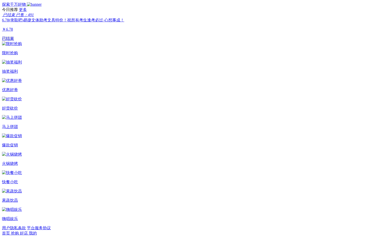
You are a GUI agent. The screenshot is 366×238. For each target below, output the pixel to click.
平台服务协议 (39, 228)
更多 (23, 9)
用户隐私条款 (14, 228)
